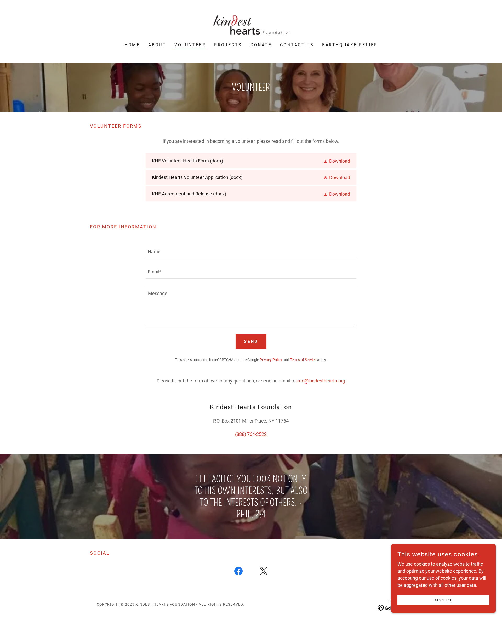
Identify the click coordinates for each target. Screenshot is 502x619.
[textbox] (251, 251)
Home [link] (132, 44)
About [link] (157, 44)
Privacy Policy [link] (271, 360)
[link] (251, 24)
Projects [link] (228, 44)
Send (251, 341)
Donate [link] (261, 44)
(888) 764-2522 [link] (251, 434)
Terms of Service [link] (303, 360)
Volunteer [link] (190, 44)
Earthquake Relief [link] (349, 44)
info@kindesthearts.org (320, 381)
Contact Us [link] (297, 44)
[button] (336, 161)
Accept (443, 600)
